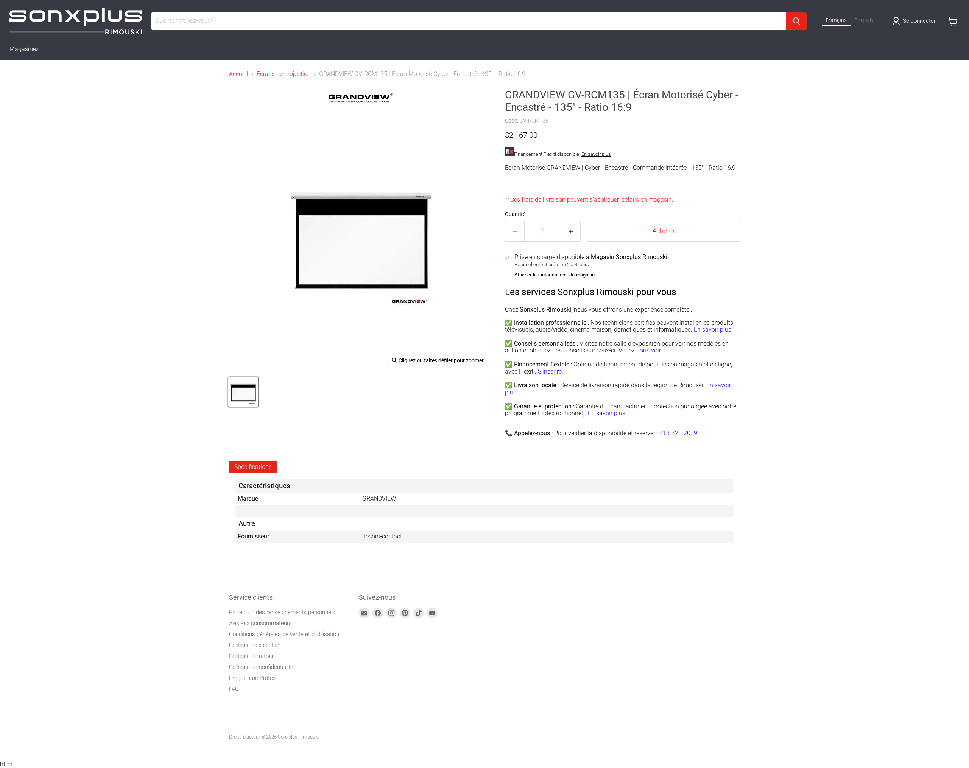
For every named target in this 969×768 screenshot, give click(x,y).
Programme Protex (252, 678)
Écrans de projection (284, 74)
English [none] (863, 19)
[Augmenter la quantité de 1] (571, 231)
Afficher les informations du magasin (554, 275)
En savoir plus (596, 154)
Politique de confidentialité (261, 667)
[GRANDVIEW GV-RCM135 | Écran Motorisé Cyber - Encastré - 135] (243, 392)
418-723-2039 (678, 433)
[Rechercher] (796, 21)
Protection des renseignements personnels (282, 612)
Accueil (238, 74)
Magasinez (24, 49)
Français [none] (836, 19)
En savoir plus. (713, 329)
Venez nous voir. (640, 350)
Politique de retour (251, 656)
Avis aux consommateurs (260, 623)
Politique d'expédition (254, 645)
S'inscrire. (550, 371)
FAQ (234, 689)
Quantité (515, 214)
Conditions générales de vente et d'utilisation (284, 634)
